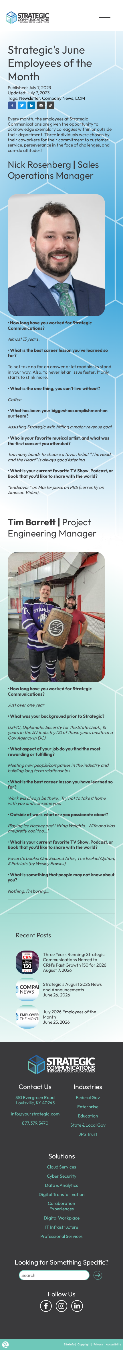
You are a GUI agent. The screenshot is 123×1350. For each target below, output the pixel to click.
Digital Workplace (62, 1218)
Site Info (69, 1344)
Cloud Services (61, 1167)
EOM (80, 98)
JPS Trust (88, 1134)
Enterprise (87, 1106)
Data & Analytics (61, 1185)
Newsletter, (30, 98)
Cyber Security (61, 1176)
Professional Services (61, 1236)
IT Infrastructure (61, 1227)
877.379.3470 (35, 1123)
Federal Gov (88, 1097)
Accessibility (113, 1344)
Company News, (58, 98)
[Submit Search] (98, 1275)
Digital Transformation (62, 1194)
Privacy (98, 1344)
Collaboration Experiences (61, 1205)
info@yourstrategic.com (35, 1114)
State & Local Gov (88, 1125)
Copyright (84, 1344)
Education (88, 1116)
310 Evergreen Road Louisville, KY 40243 (35, 1100)
